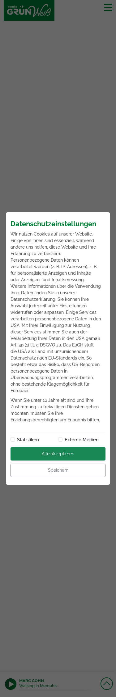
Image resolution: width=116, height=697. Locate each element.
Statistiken (28, 440)
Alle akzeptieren (58, 453)
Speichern (58, 470)
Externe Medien (82, 440)
